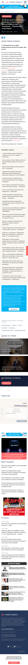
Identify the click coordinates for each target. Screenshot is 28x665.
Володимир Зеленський (7, 330)
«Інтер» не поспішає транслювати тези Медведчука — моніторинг (12, 190)
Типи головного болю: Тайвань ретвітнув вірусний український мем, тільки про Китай (13, 161)
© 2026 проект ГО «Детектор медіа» (8, 634)
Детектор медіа (14, 563)
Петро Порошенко (6, 325)
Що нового (12, 11)
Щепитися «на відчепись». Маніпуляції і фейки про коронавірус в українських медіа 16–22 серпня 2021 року (13, 234)
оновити (25, 403)
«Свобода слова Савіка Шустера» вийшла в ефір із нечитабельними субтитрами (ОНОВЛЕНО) (14, 209)
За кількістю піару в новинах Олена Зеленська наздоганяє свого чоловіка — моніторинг (13, 179)
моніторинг (7, 16)
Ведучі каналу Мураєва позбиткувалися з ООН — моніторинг (13, 167)
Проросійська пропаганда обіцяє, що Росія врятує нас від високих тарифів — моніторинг (13, 262)
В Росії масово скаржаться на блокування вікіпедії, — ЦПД (14, 466)
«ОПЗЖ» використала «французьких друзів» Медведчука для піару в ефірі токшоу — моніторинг (12, 196)
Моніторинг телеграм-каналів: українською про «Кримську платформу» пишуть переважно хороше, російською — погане (13, 241)
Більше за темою (8, 336)
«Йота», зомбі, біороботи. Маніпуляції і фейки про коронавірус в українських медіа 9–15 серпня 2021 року (12, 255)
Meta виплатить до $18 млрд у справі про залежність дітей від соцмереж (12, 478)
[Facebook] (2, 37)
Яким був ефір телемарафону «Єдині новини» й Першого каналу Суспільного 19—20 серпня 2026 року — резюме (13, 532)
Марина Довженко (13, 41)
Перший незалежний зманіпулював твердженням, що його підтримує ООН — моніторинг (13, 202)
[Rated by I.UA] (11, 646)
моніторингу (17, 140)
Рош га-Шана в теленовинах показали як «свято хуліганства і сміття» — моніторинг (13, 185)
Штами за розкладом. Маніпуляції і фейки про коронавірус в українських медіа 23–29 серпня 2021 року (13, 216)
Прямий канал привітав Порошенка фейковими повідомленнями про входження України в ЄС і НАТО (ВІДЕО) (13, 173)
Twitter (19, 325)
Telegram (14, 325)
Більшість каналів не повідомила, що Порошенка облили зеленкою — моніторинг (12, 222)
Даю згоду (14, 662)
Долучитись (14, 309)
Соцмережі (6, 11)
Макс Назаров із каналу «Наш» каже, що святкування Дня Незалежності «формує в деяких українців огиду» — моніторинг (13, 249)
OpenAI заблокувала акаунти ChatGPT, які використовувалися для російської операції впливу (13, 484)
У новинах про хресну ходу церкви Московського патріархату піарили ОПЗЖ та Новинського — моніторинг (13, 277)
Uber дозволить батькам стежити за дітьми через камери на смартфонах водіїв (12, 491)
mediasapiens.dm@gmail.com (10, 635)
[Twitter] (4, 37)
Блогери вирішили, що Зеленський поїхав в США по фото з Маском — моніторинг (13, 228)
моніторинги (12, 328)
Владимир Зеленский (20, 330)
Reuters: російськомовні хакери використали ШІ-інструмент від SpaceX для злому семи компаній (13, 472)
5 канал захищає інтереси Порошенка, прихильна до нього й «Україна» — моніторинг (12, 155)
